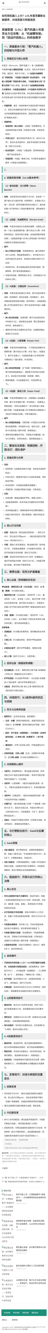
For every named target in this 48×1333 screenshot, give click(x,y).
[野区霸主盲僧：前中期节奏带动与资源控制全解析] (8, 1260)
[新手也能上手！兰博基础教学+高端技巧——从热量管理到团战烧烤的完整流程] (8, 1215)
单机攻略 (16, 1313)
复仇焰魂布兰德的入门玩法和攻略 (30, 1266)
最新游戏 (35, 1313)
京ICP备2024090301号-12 (10, 1329)
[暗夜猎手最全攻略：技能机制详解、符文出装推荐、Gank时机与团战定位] (8, 1241)
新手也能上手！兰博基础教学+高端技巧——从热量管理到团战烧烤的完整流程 (31, 1197)
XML (20, 1329)
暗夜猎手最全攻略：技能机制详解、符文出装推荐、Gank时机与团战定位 (31, 1224)
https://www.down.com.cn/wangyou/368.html (21, 1148)
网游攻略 (10, 9)
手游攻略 (7, 1313)
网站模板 (25, 1329)
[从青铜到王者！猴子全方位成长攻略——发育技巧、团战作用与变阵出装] (8, 1301)
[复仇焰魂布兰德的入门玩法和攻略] (8, 1274)
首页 (3, 9)
